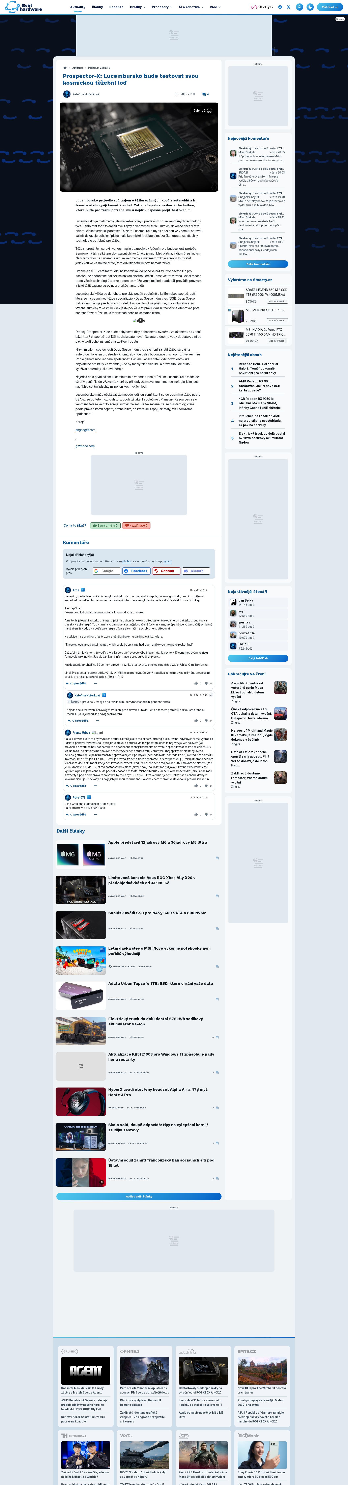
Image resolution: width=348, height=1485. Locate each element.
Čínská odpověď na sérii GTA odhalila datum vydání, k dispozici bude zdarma (251, 713)
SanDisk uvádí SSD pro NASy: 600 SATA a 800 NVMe (157, 913)
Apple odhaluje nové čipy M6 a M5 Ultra (201, 1415)
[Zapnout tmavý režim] (310, 7)
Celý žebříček (258, 658)
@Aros (74, 701)
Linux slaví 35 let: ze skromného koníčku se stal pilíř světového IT (200, 1402)
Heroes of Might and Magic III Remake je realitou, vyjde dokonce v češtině (252, 735)
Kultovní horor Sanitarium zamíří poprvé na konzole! (83, 1419)
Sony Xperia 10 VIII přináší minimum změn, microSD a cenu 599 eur (261, 1474)
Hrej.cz (235, 765)
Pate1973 (79, 797)
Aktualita (77, 67)
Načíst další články (139, 1196)
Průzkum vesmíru (99, 67)
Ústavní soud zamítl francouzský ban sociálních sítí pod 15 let (161, 1163)
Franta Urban (81, 732)
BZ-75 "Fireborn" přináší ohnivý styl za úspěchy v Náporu (143, 1474)
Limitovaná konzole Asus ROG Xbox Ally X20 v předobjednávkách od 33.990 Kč (152, 880)
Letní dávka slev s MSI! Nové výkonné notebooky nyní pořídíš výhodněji (159, 951)
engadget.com (85, 430)
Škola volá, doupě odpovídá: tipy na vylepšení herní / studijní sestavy (158, 1127)
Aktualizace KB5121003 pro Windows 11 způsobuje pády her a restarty (161, 1057)
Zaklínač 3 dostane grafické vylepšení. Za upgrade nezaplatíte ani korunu (142, 1417)
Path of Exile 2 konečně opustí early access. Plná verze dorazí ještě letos (250, 756)
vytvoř (168, 561)
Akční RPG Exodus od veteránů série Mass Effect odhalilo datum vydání (247, 690)
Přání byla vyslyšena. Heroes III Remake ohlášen (140, 1402)
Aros (76, 590)
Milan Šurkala (117, 858)
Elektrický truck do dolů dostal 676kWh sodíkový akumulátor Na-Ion (155, 1021)
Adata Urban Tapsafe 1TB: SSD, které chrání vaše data (160, 983)
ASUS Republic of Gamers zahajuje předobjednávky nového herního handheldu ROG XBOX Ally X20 (84, 1405)
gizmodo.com (85, 446)
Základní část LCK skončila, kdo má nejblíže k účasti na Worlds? (85, 1474)
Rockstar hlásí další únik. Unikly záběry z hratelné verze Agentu (82, 1390)
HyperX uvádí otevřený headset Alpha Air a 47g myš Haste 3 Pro (158, 1092)
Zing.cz (235, 701)
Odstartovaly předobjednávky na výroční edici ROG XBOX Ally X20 (200, 1390)
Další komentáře (258, 264)
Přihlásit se (330, 7)
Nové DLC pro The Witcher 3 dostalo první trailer (262, 1390)
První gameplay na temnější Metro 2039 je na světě (260, 1402)
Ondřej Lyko (115, 1108)
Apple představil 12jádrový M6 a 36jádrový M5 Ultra (157, 842)
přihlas (126, 561)
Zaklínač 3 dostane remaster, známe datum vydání (249, 777)
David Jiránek (116, 1143)
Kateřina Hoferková (85, 94)
